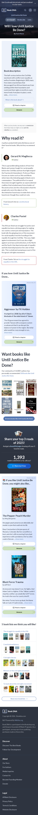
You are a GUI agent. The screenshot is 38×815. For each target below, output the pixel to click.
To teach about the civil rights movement (17, 684)
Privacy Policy (7, 801)
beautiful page (15, 446)
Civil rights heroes (9, 658)
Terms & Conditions (9, 805)
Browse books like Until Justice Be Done (19, 418)
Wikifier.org (19, 720)
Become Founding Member (12, 780)
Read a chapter (20, 105)
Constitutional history (11, 644)
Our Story (6, 763)
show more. (13, 95)
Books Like (21, 20)
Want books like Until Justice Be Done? (16, 360)
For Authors (6, 767)
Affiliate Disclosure (9, 797)
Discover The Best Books (11, 745)
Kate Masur (20, 33)
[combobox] (25, 10)
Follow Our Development (11, 750)
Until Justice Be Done (19, 15)
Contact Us (6, 775)
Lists (29, 20)
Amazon (19, 110)
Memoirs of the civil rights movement (16, 671)
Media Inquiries (8, 771)
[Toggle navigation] (34, 10)
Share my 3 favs (20, 466)
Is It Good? (11, 20)
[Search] (25, 10)
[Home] (9, 10)
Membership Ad (31, 282)
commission (30, 125)
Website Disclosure (9, 810)
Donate (5, 784)
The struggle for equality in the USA (15, 631)
